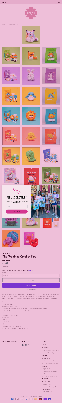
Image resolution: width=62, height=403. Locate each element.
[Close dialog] (58, 187)
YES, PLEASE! (16, 211)
